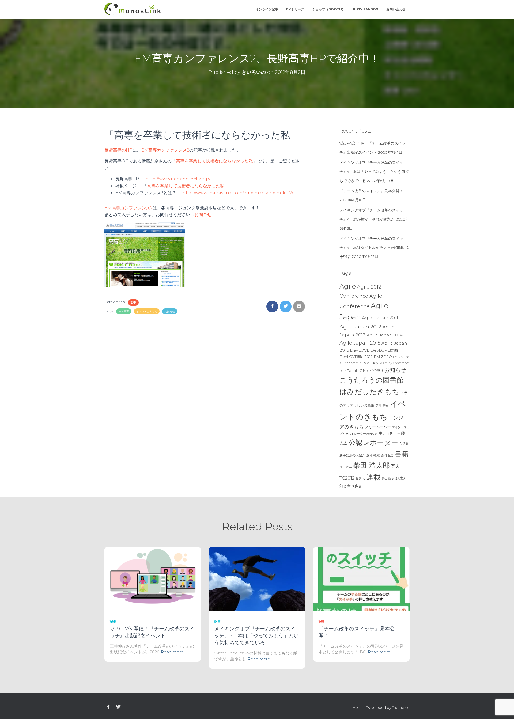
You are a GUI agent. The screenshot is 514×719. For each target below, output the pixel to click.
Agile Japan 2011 (380, 317)
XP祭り (377, 371)
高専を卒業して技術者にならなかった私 (214, 161)
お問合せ (202, 214)
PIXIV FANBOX (365, 9)
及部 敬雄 (373, 455)
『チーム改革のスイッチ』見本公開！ (371, 190)
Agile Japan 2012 (360, 326)
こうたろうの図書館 (371, 380)
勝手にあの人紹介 (352, 455)
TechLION (356, 370)
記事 (133, 302)
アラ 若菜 (382, 405)
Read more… (173, 651)
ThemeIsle (401, 707)
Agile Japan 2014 (384, 335)
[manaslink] (132, 9)
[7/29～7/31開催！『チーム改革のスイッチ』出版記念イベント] (152, 578)
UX (369, 371)
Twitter (118, 707)
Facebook (108, 707)
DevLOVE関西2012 (356, 356)
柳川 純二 (345, 466)
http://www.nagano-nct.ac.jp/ (177, 178)
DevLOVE (359, 350)
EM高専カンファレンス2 (165, 150)
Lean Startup (352, 363)
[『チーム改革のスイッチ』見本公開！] (361, 578)
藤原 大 (360, 478)
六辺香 (404, 444)
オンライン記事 (267, 9)
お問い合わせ (396, 9)
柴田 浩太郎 (371, 465)
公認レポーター (373, 442)
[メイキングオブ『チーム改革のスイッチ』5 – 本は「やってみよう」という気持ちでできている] (257, 578)
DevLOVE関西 (384, 350)
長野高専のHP (118, 150)
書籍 (402, 454)
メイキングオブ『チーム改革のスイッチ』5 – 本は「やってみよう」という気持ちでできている (374, 171)
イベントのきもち (146, 311)
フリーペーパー (378, 427)
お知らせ (169, 311)
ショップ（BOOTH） (328, 9)
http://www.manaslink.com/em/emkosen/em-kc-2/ (238, 192)
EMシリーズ (295, 9)
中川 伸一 (387, 433)
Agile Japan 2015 (359, 343)
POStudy (370, 363)
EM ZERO (383, 356)
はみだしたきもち (369, 391)
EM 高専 (123, 311)
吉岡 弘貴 (387, 455)
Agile (347, 286)
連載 (373, 477)
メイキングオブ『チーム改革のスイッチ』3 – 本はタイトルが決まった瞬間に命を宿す (374, 247)
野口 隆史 (388, 478)
